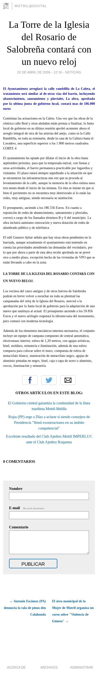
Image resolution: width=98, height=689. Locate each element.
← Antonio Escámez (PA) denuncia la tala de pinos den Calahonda (25, 607)
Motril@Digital (31, 6)
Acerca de (16, 667)
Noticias (73, 72)
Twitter (49, 380)
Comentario (18, 527)
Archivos (49, 667)
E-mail (26, 508)
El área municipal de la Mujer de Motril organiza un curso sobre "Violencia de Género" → (73, 611)
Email (68, 380)
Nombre (15, 489)
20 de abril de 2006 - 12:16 (39, 72)
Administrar (81, 667)
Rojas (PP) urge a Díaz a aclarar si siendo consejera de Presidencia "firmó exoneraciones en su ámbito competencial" (49, 422)
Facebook (30, 380)
